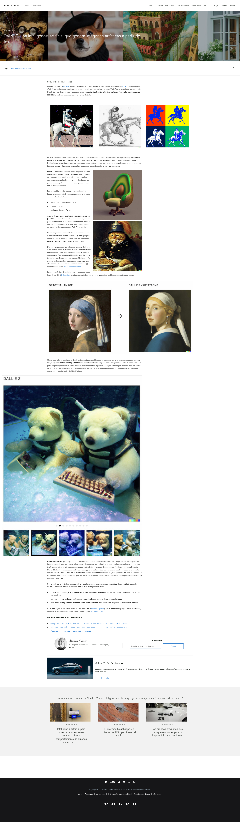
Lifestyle (215, 5)
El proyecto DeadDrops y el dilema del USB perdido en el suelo (119, 732)
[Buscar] (233, 68)
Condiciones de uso (142, 794)
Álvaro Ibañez (78, 641)
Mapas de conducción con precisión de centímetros (70, 631)
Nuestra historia (228, 5)
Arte (12, 68)
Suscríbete (157, 640)
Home (79, 794)
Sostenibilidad (183, 5)
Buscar (218, 68)
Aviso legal (100, 794)
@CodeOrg (65, 275)
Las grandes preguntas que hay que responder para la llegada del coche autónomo (167, 732)
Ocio (206, 5)
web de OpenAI (97, 609)
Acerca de (89, 794)
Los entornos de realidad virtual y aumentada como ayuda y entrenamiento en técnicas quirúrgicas (88, 627)
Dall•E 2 (125, 86)
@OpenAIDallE (97, 611)
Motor (151, 5)
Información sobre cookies (119, 794)
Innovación (196, 5)
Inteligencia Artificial (23, 68)
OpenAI (66, 86)
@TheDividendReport (72, 266)
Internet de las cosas (165, 5)
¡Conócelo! (105, 678)
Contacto (157, 794)
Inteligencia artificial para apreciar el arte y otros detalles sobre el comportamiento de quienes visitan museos (71, 735)
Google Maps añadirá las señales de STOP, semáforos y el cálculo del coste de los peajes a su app (88, 623)
